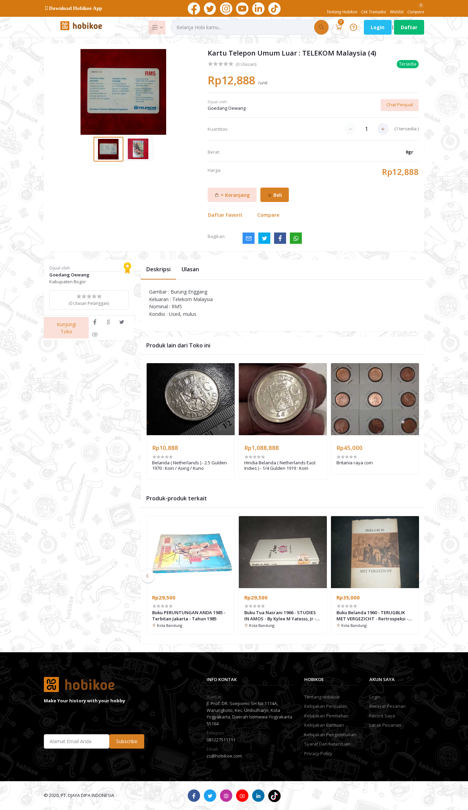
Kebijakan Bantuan (324, 725)
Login (377, 27)
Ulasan (190, 269)
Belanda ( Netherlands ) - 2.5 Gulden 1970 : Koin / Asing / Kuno (189, 465)
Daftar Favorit (225, 215)
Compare (268, 215)
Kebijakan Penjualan (325, 706)
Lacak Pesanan (385, 725)
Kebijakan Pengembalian (330, 734)
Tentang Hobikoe (322, 697)
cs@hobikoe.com (224, 756)
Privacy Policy (318, 753)
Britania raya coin (354, 463)
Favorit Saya (382, 716)
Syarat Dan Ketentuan (327, 744)
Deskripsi (158, 269)
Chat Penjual (399, 105)
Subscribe (126, 741)
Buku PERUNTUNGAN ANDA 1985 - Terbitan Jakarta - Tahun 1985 (188, 615)
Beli (277, 195)
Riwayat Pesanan (387, 706)
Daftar (409, 27)
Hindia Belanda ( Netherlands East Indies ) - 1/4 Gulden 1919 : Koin (280, 465)
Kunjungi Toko (66, 328)
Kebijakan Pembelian (326, 716)
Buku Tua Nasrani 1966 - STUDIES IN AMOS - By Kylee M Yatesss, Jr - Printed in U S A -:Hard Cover (280, 615)
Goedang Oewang (227, 108)
